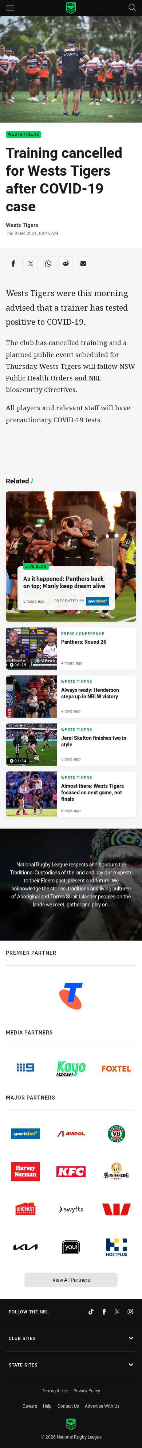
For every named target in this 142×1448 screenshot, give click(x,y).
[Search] (132, 7)
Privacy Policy (87, 1390)
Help (47, 1406)
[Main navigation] (10, 8)
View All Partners (71, 1279)
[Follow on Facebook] (104, 1311)
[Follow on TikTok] (91, 1311)
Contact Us (68, 1406)
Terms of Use (55, 1390)
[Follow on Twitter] (117, 1311)
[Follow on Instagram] (130, 1311)
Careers (30, 1406)
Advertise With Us (102, 1406)
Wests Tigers (23, 134)
